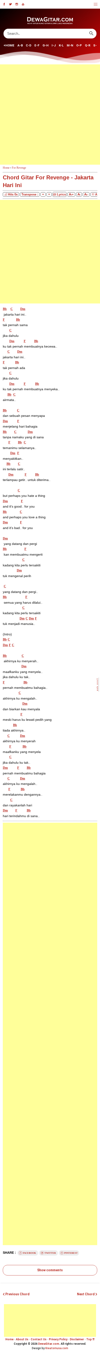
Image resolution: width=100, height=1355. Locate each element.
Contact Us (39, 1339)
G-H (46, 45)
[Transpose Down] (43, 194)
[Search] (91, 33)
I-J (54, 45)
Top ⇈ (90, 1339)
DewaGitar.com (48, 1343)
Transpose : (29, 194)
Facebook (29, 1253)
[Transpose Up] (49, 194)
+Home (8, 45)
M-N (70, 45)
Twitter (50, 1253)
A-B (20, 45)
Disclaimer (77, 1339)
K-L (61, 45)
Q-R (87, 45)
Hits (13, 194)
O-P (79, 45)
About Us (22, 1339)
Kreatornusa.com (56, 1348)
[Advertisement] (50, 114)
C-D (28, 45)
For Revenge (19, 167)
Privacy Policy (58, 1339)
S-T (96, 45)
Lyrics (61, 194)
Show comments (50, 1270)
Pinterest (70, 1253)
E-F (37, 45)
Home (9, 1339)
